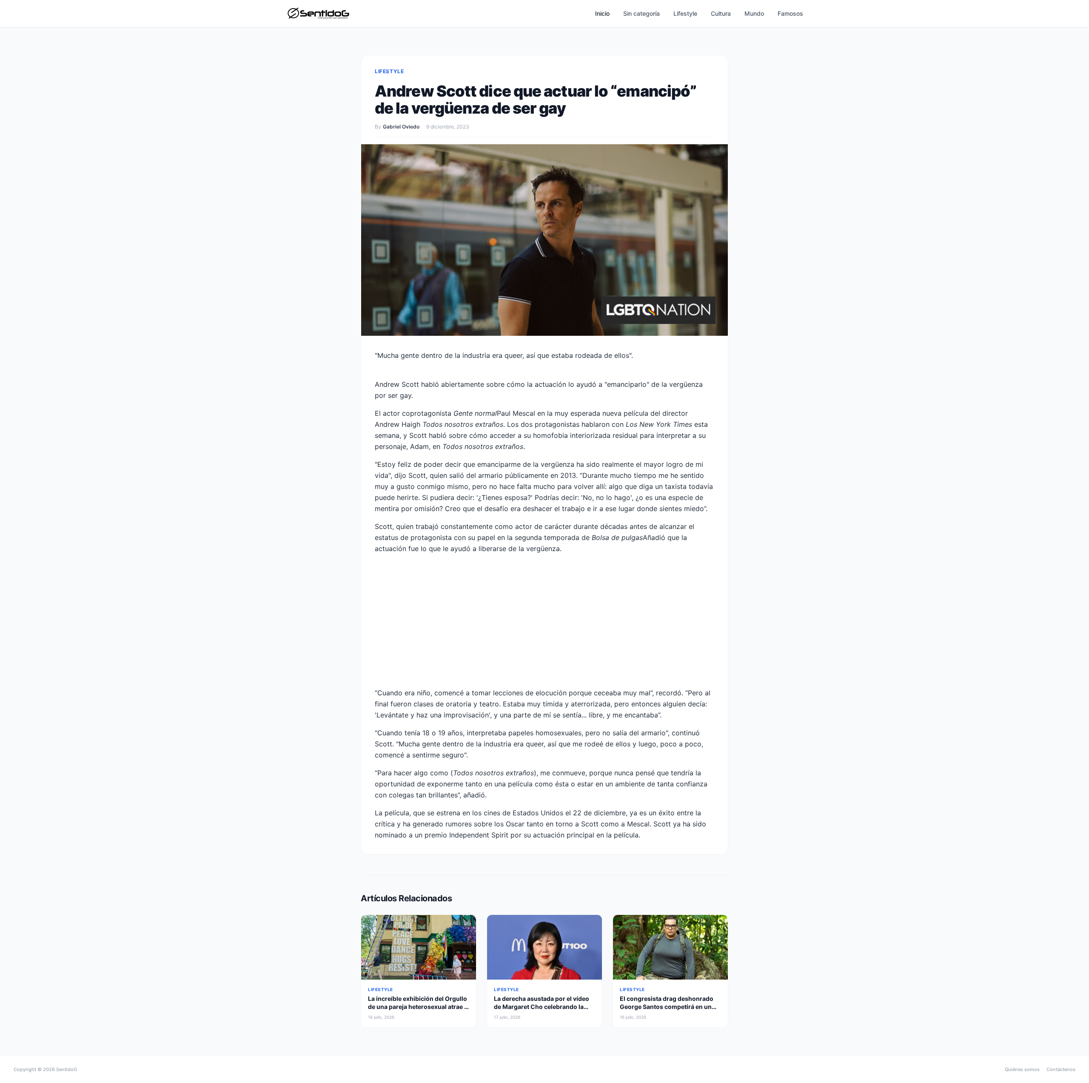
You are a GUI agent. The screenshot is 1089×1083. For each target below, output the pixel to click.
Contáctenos (1060, 1069)
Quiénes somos (1022, 1069)
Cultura (721, 13)
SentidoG (66, 1069)
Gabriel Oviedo (401, 126)
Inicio (602, 13)
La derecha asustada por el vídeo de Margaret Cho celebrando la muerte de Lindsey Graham (541, 1007)
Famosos (790, 13)
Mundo (754, 13)
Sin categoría (641, 13)
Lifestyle (685, 13)
